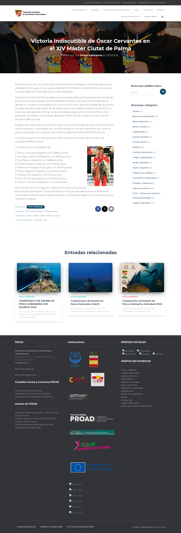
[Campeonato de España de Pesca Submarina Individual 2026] (142, 277)
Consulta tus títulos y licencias (28, 391)
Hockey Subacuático (142, 152)
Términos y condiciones (51, 527)
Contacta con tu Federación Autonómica (34, 396)
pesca (57, 215)
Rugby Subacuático (142, 203)
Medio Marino (127, 379)
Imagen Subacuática (142, 157)
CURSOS (94, 10)
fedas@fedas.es (22, 363)
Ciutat (28, 215)
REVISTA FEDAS (150, 17)
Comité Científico (141, 137)
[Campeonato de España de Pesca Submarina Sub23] (90, 277)
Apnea (136, 111)
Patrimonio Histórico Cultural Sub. (136, 406)
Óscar (43, 215)
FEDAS (136, 147)
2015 (27, 211)
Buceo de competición (143, 116)
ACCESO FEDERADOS (93, 3)
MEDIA (160, 10)
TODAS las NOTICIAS (130, 17)
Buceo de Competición (132, 394)
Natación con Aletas (142, 173)
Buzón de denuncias (24, 369)
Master (36, 215)
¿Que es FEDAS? (79, 10)
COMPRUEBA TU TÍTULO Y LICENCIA (152, 3)
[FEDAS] (30, 13)
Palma (50, 215)
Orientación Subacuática (144, 178)
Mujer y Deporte (140, 167)
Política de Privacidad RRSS (80, 527)
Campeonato (36, 211)
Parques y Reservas (142, 183)
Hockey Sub (126, 400)
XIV (45, 220)
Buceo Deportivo (141, 121)
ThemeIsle (161, 527)
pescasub (37, 220)
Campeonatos (51, 211)
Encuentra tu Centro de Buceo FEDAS (32, 393)
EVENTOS (148, 10)
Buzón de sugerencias (25, 375)
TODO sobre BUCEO (128, 3)
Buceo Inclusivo (140, 127)
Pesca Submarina (35, 207)
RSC (136, 10)
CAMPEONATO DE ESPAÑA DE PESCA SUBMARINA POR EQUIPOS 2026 (37, 304)
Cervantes (20, 215)
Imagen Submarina (130, 373)
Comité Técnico (140, 142)
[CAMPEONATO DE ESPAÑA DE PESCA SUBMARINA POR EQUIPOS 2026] (39, 277)
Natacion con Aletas (130, 382)
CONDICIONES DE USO (26, 527)
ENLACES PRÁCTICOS (111, 3)
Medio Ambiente (141, 162)
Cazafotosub (139, 132)
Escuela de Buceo (129, 376)
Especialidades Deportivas (116, 10)
